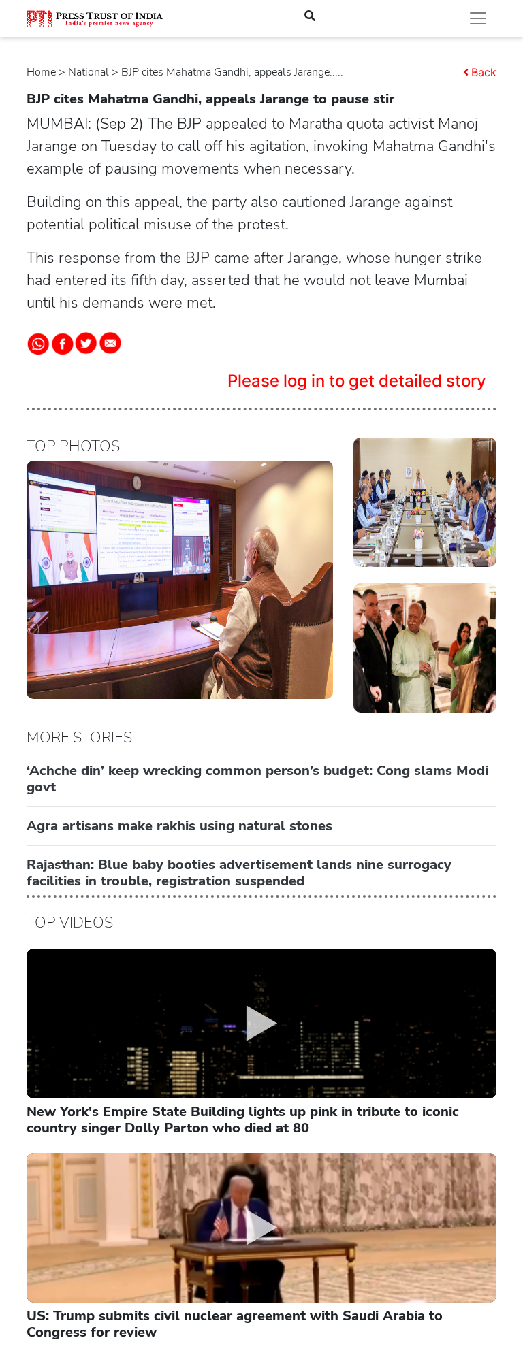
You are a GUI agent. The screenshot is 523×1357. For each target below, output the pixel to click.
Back (483, 72)
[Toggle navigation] (478, 18)
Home (41, 72)
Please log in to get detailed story (356, 381)
